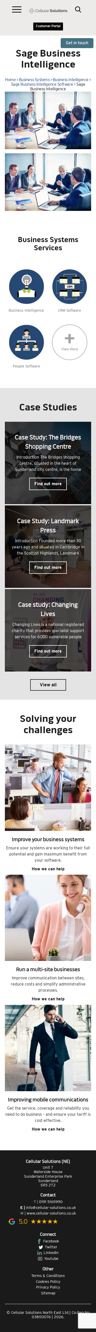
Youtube (51, 1258)
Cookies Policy (48, 1281)
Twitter (51, 1247)
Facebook (51, 1241)
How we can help (48, 869)
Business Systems (34, 79)
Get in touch (77, 42)
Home (10, 79)
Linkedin (51, 1252)
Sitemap (48, 1293)
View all (48, 684)
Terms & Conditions (48, 1275)
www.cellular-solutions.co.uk (51, 1213)
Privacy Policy (48, 1287)
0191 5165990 (51, 1201)
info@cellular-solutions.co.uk (51, 1207)
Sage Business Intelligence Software (42, 84)
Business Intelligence (71, 79)
